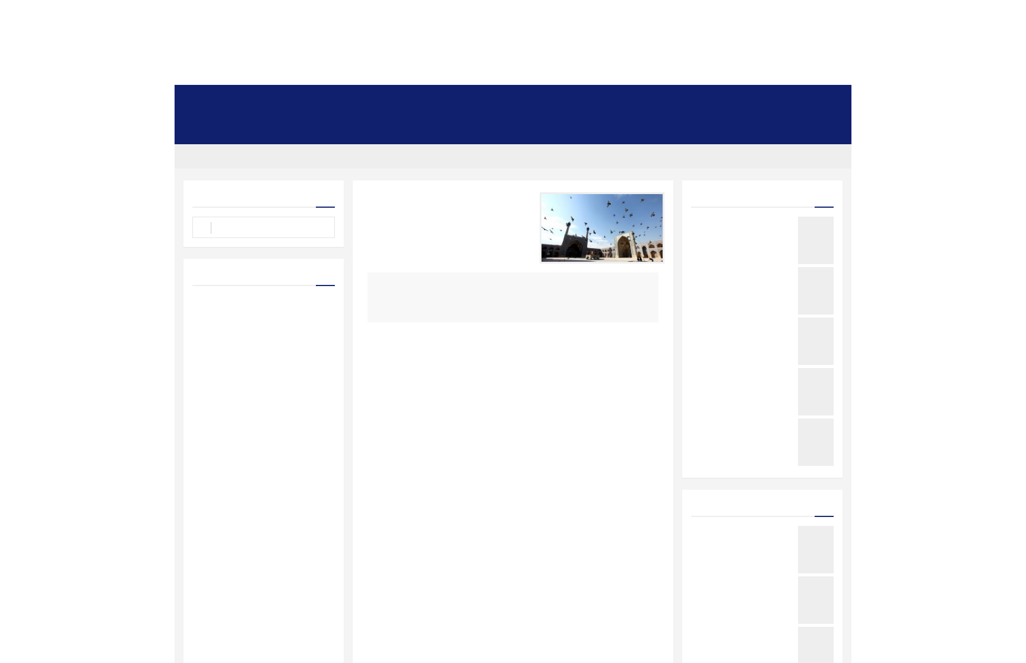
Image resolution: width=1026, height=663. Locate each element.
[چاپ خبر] (365, 198)
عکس (226, 100)
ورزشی (721, 100)
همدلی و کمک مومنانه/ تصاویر (284, 365)
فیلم (818, 129)
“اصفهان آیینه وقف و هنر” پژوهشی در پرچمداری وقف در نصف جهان (743, 584)
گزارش (795, 194)
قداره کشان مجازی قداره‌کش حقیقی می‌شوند (751, 426)
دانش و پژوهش (479, 100)
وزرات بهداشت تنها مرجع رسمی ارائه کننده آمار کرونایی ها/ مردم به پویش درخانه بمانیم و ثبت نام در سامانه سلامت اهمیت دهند (268, 493)
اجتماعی (639, 100)
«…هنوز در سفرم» (767, 271)
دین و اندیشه (421, 100)
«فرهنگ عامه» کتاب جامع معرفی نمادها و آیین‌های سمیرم (746, 325)
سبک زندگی (536, 100)
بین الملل (329, 100)
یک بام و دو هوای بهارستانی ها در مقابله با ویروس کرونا (747, 224)
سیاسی (681, 100)
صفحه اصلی (825, 100)
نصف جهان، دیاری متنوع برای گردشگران (752, 375)
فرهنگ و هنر (590, 100)
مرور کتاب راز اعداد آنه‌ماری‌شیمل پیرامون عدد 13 (745, 533)
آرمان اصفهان (822, 156)
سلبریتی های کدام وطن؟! (757, 630)
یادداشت (793, 504)
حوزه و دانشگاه (274, 100)
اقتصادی (372, 100)
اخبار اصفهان (769, 100)
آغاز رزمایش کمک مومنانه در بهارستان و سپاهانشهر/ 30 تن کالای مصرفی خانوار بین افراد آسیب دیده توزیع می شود (264, 339)
